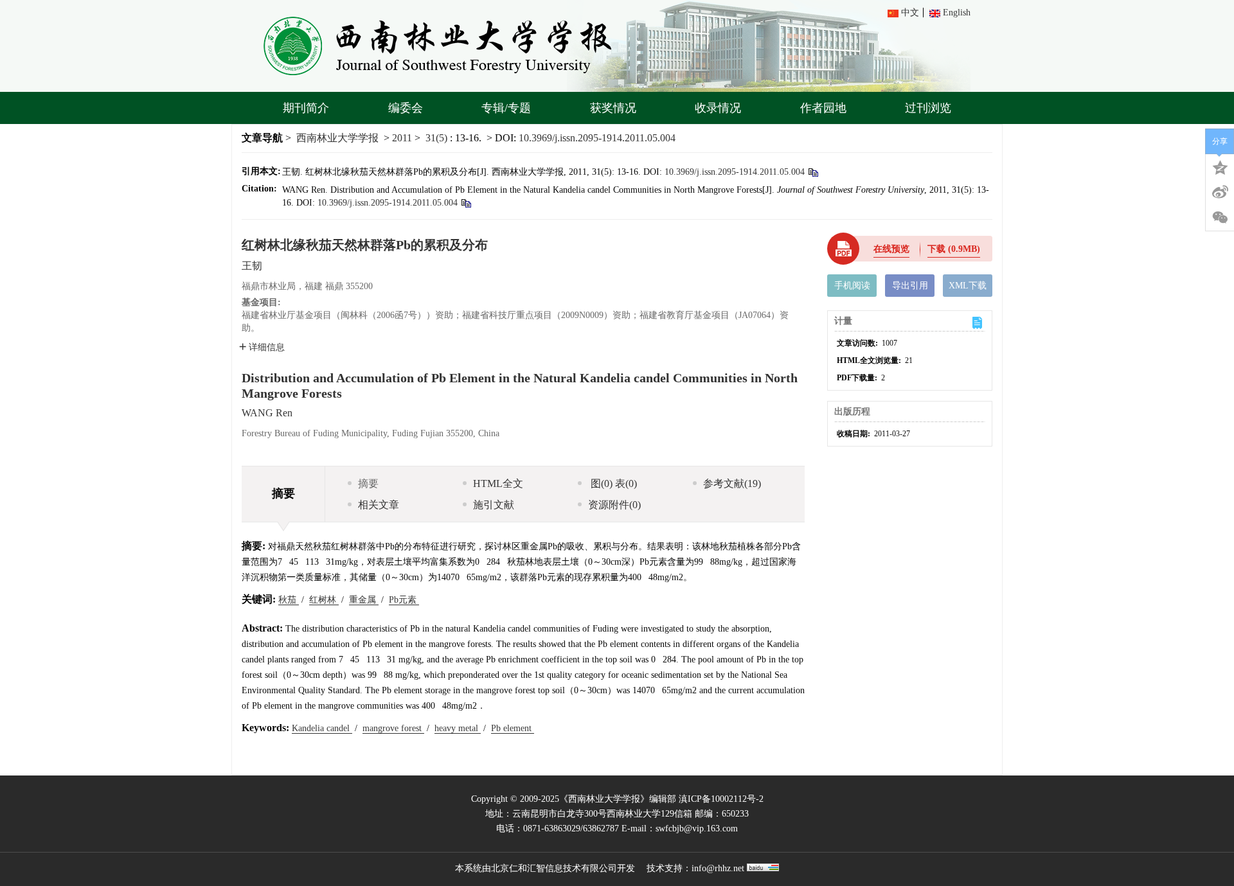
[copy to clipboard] (466, 203)
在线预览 (891, 249)
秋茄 (288, 600)
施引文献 (493, 504)
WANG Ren (267, 412)
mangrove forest (393, 728)
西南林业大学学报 (337, 137)
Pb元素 (404, 600)
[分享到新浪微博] (1220, 192)
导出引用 (910, 285)
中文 (910, 12)
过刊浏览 (928, 108)
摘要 (368, 483)
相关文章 (378, 504)
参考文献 (732, 483)
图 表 (612, 483)
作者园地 (823, 108)
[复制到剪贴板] (813, 172)
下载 (953, 249)
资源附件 (614, 504)
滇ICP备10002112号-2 (721, 799)
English (956, 12)
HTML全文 (498, 483)
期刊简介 (306, 108)
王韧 (252, 265)
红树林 (324, 600)
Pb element (512, 728)
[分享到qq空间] (1220, 166)
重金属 (364, 600)
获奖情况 (613, 108)
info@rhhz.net (718, 868)
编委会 (405, 108)
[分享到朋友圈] (1220, 218)
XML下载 (968, 285)
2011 (402, 137)
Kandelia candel (322, 728)
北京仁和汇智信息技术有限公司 (554, 868)
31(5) (437, 137)
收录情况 (718, 108)
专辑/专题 (506, 108)
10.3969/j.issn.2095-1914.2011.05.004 (597, 137)
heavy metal (457, 728)
